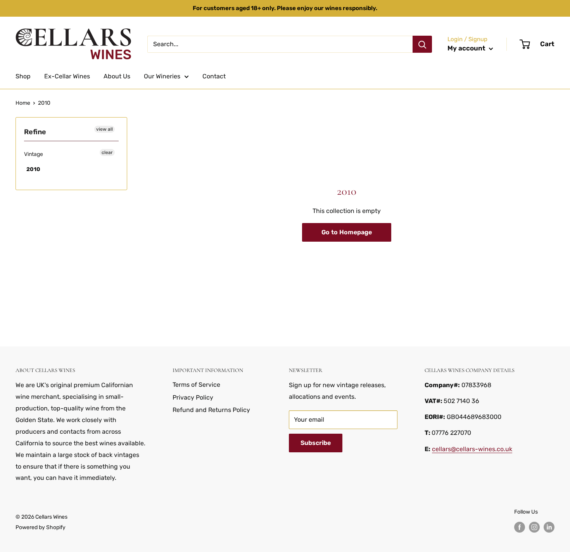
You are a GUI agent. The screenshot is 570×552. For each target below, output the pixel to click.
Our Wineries (162, 76)
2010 (44, 103)
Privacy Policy (193, 397)
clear (107, 152)
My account (467, 48)
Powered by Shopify (41, 527)
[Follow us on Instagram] (534, 527)
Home (23, 103)
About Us (117, 76)
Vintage (33, 154)
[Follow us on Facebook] (519, 527)
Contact (214, 76)
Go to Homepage (346, 232)
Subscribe (316, 442)
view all (104, 129)
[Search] (422, 44)
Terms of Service (196, 384)
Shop (23, 76)
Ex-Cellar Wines (67, 76)
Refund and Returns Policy (211, 410)
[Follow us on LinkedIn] (549, 527)
